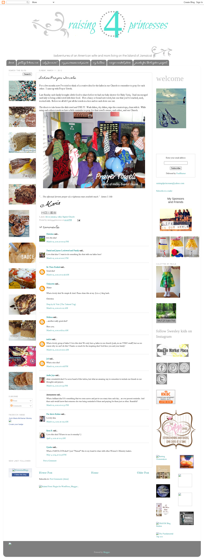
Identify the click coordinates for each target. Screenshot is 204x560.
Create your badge (16, 424)
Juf (47, 358)
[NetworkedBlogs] (20, 470)
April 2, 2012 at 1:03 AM (56, 438)
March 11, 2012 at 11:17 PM (57, 258)
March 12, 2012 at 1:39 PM (57, 386)
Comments (17, 406)
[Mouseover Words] (172, 356)
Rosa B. (49, 430)
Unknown (50, 284)
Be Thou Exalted (53, 267)
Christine (50, 234)
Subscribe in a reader (164, 191)
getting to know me (28, 63)
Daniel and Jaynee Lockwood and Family (62, 250)
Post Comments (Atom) (59, 479)
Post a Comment (49, 460)
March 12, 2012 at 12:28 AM (57, 274)
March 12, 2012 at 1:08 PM (57, 366)
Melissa (49, 317)
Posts (14, 400)
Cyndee (49, 447)
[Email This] (42, 212)
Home (94, 472)
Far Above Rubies (53, 414)
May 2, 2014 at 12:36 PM (56, 455)
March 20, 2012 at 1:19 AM (57, 421)
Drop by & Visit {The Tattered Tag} (61, 304)
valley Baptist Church (66, 217)
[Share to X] (48, 212)
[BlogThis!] (45, 212)
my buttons (99, 63)
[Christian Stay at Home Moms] (164, 526)
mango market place (120, 63)
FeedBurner (181, 173)
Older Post (143, 472)
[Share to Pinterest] (54, 212)
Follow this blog (20, 475)
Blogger (106, 552)
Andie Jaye (50, 375)
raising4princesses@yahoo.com (170, 183)
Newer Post (45, 472)
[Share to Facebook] (51, 212)
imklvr (48, 339)
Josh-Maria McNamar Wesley (20, 418)
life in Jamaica (51, 217)
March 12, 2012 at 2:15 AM (57, 308)
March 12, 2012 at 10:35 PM (57, 405)
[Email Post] (78, 220)
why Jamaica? (50, 63)
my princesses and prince (75, 63)
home (11, 63)
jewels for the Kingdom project (151, 63)
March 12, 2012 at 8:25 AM (57, 330)
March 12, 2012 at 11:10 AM (57, 350)
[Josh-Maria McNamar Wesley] (10, 421)
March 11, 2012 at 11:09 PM (57, 241)
